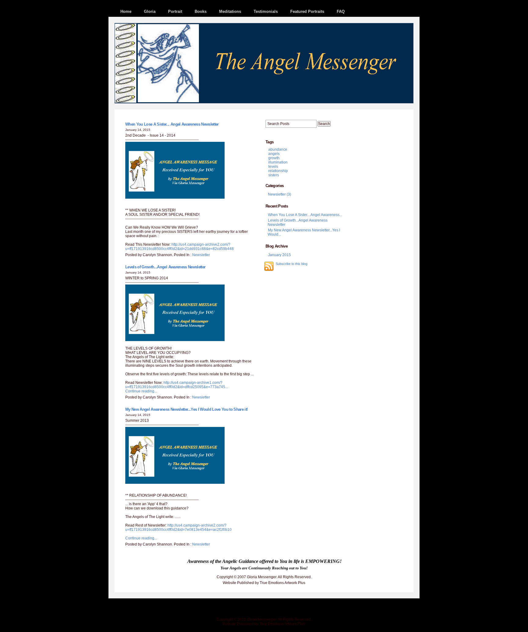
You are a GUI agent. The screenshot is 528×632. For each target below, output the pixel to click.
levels (273, 166)
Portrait (175, 11)
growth (274, 158)
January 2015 (279, 255)
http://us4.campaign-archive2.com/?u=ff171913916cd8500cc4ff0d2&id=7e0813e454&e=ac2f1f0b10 (178, 527)
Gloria (150, 11)
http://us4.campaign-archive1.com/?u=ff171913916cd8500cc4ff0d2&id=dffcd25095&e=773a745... (176, 384)
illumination (278, 162)
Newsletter (201, 255)
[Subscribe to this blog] (269, 266)
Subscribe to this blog (291, 264)
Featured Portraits (307, 11)
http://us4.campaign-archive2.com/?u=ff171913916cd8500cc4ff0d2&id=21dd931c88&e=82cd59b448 (179, 246)
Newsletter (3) (279, 194)
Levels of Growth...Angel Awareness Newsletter (165, 267)
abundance (277, 149)
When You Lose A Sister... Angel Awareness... (305, 215)
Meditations (230, 11)
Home (125, 11)
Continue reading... (141, 391)
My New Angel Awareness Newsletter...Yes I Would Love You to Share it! (186, 409)
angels (274, 154)
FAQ (341, 11)
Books (201, 11)
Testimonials (266, 11)
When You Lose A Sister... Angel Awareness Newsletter (172, 124)
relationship (278, 171)
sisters (273, 175)
